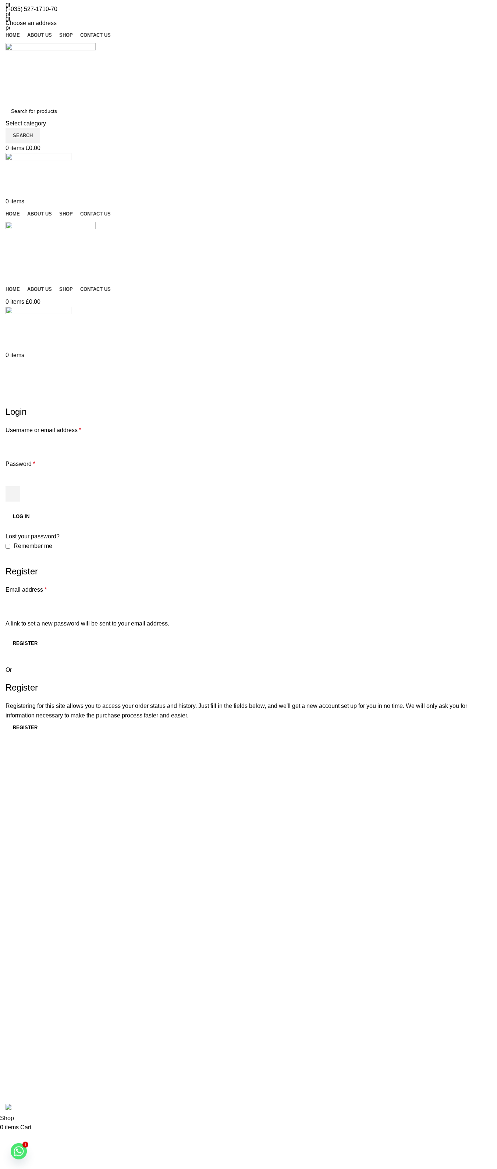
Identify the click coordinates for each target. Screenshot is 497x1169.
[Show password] (13, 494)
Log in (21, 516)
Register (25, 643)
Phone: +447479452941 (40, 1014)
